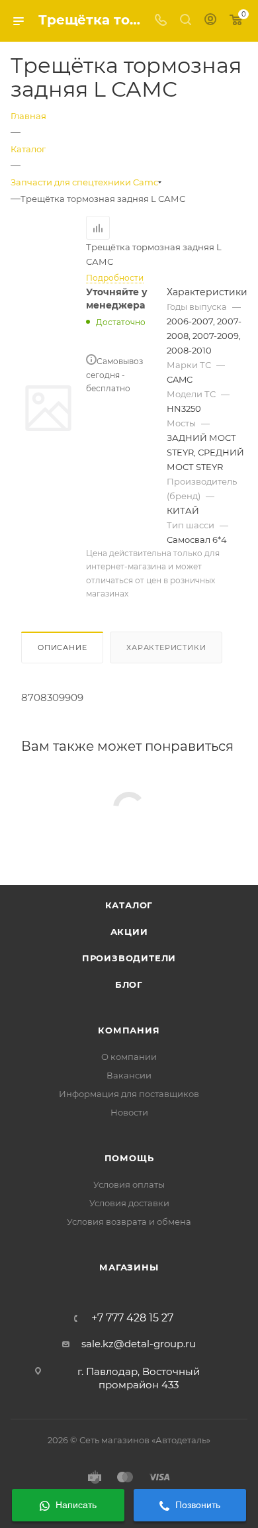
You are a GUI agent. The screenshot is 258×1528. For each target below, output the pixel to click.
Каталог (129, 905)
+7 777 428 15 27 (132, 1318)
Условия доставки (129, 1203)
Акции (129, 931)
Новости (129, 1112)
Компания (128, 1030)
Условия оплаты (129, 1184)
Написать (75, 1505)
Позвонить (196, 1505)
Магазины (128, 1267)
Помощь (129, 1158)
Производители (129, 958)
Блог (129, 984)
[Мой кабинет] (210, 21)
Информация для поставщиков (129, 1093)
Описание (62, 647)
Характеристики (166, 647)
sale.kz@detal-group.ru (138, 1343)
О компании (129, 1056)
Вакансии (129, 1075)
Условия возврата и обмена (129, 1221)
